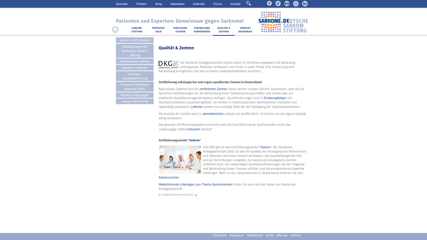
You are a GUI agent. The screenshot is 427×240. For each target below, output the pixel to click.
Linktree (295, 235)
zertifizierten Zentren (213, 88)
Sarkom (194, 140)
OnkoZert (193, 129)
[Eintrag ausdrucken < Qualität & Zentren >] (197, 195)
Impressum (236, 235)
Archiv (270, 235)
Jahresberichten (213, 113)
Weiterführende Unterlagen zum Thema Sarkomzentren (195, 184)
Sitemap (282, 235)
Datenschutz (255, 235)
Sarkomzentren (169, 177)
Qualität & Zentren (176, 48)
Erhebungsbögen (275, 98)
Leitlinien (197, 106)
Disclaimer (220, 235)
